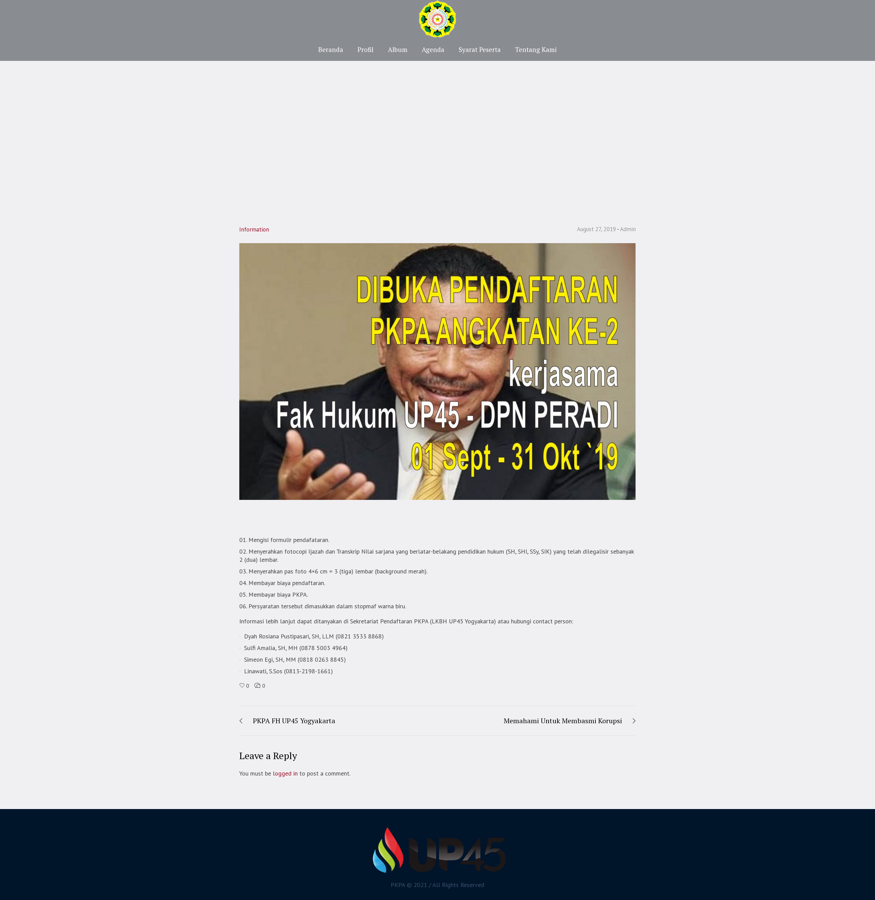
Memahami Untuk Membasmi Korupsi (563, 720)
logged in (285, 773)
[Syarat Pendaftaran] (437, 371)
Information (254, 229)
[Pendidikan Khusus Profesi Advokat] (437, 850)
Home (412, 146)
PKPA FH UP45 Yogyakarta (294, 720)
